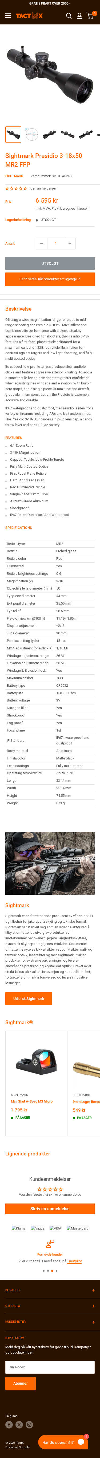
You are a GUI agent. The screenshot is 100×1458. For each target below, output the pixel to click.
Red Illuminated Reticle (27, 487)
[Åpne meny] (8, 15)
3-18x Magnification (25, 452)
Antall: (10, 243)
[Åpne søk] (69, 16)
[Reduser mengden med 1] (41, 243)
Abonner (20, 1383)
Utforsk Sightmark (28, 999)
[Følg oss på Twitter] (19, 1424)
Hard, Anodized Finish (27, 480)
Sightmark (14, 176)
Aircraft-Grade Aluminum (29, 501)
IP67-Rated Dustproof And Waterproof (39, 515)
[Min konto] (79, 16)
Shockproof (19, 508)
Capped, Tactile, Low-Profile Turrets (37, 459)
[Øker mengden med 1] (69, 243)
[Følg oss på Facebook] (9, 1424)
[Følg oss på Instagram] (29, 1424)
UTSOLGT (50, 263)
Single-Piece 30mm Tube (29, 494)
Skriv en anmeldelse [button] (50, 1208)
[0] (90, 16)
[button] (16, 188)
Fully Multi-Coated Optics (29, 466)
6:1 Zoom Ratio (22, 445)
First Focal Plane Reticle (28, 473)
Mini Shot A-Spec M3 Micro (32, 1101)
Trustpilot (74, 1261)
